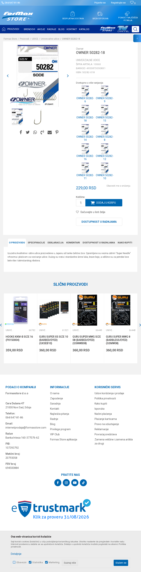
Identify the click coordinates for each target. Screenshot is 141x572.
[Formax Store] (17, 19)
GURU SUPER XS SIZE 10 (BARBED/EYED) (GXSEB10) (53, 340)
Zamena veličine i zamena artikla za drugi (114, 441)
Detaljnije (16, 553)
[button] (135, 29)
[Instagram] (66, 482)
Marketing (54, 562)
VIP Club (55, 434)
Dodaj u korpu (106, 202)
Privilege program (60, 429)
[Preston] (9, 324)
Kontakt (54, 408)
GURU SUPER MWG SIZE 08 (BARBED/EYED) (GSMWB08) (87, 340)
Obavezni (21, 562)
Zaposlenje (56, 398)
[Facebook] (21, 132)
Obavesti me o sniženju (118, 186)
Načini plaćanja (103, 413)
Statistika (37, 562)
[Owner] (22, 100)
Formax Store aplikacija (63, 439)
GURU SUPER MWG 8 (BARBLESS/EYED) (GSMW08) (118, 340)
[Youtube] (74, 482)
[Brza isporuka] (99, 13)
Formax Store (10, 39)
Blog (52, 424)
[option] (17, 117)
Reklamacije (102, 429)
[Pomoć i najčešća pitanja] (127, 13)
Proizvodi (24, 39)
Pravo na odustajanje (107, 424)
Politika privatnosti (105, 398)
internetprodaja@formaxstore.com (26, 427)
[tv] (114, 30)
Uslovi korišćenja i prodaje (109, 393)
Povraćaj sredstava (106, 434)
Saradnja (55, 403)
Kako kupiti (125, 242)
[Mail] (50, 132)
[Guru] (42, 324)
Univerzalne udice (50, 39)
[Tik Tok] (83, 482)
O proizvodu (17, 242)
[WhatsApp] (35, 132)
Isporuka (99, 408)
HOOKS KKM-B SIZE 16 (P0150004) (19, 338)
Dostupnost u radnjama (99, 221)
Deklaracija (56, 242)
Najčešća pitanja (59, 413)
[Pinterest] (56, 132)
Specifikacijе (36, 242)
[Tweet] (28, 132)
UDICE (35, 39)
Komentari (73, 242)
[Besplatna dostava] (72, 13)
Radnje (54, 418)
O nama (54, 393)
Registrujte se (118, 2)
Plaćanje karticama (106, 418)
